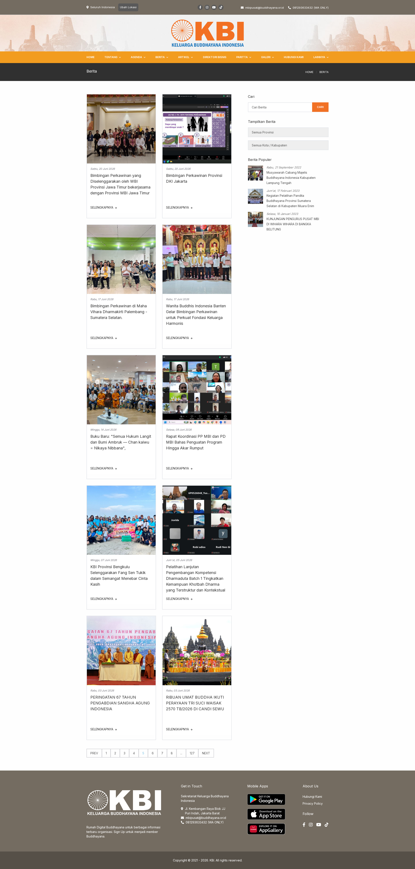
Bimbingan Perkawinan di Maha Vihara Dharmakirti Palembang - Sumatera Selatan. (118, 312)
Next (206, 753)
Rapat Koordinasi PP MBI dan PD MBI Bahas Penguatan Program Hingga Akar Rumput (196, 442)
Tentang (110, 57)
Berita (160, 57)
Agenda (136, 57)
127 (192, 753)
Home (90, 57)
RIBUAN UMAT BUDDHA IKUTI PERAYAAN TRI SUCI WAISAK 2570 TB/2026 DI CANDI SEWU (195, 703)
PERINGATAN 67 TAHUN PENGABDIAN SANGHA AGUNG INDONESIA (120, 703)
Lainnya (319, 57)
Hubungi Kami (293, 57)
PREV (94, 753)
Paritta (242, 57)
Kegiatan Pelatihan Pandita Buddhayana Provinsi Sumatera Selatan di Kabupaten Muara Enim (290, 201)
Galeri (265, 57)
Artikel (183, 57)
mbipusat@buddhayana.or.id (206, 818)
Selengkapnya (102, 207)
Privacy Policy (313, 803)
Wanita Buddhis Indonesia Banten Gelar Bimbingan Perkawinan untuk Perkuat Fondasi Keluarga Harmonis (196, 315)
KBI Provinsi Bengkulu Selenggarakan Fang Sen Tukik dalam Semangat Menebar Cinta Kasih (119, 576)
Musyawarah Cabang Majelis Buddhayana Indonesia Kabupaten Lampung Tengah (291, 178)
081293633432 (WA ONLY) (311, 7)
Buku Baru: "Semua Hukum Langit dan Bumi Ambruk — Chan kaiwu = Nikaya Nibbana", (120, 442)
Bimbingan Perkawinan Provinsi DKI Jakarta (194, 178)
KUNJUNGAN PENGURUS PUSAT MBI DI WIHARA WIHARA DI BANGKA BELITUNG (293, 224)
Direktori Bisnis (214, 57)
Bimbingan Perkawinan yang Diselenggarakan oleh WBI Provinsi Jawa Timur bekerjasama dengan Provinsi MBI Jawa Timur (120, 184)
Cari (320, 107)
